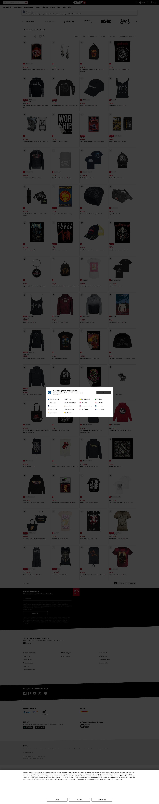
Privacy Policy (119, 779)
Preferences (102, 800)
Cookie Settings (85, 779)
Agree (57, 799)
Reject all (79, 799)
